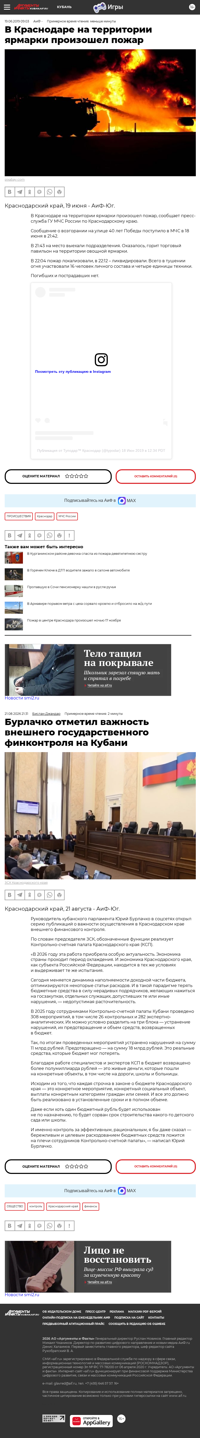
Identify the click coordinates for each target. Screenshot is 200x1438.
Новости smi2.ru (22, 698)
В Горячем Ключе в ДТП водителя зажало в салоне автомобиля (78, 570)
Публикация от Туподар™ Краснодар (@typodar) (79, 450)
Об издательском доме (61, 1311)
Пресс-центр (95, 1311)
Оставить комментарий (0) (155, 476)
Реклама (117, 1311)
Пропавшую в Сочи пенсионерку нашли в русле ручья (71, 587)
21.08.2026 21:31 (16, 714)
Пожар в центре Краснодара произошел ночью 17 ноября (74, 620)
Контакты (156, 1317)
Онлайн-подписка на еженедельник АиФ (76, 1317)
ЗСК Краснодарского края (26, 883)
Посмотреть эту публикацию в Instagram (73, 371)
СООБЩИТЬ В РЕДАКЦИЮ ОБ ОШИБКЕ (137, 1324)
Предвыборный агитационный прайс (73, 1324)
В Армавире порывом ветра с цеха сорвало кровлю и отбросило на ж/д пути (89, 604)
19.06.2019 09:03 (17, 21)
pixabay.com (15, 179)
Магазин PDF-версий (144, 1311)
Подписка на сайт (129, 1317)
